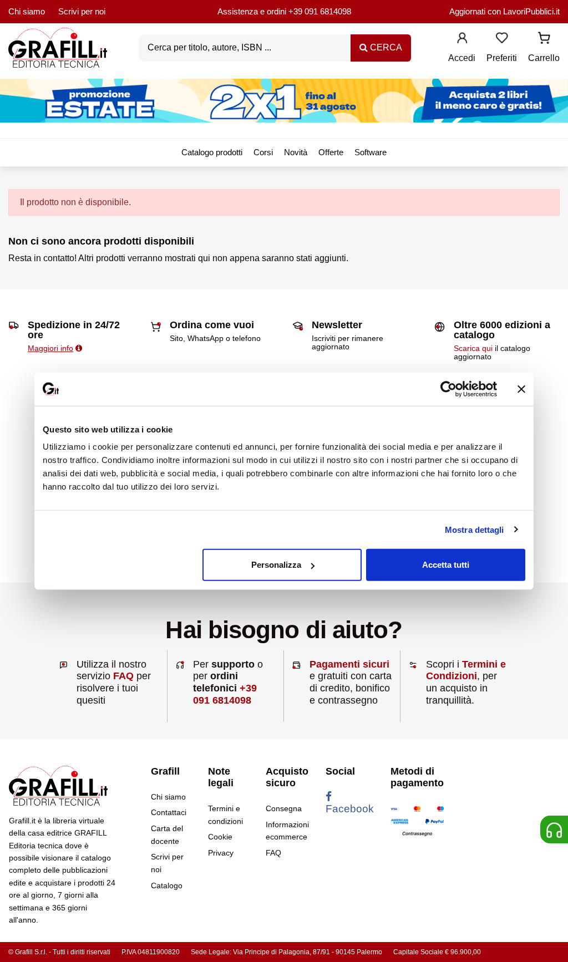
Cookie (220, 836)
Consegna (284, 808)
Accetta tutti (445, 564)
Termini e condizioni (225, 814)
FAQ (123, 675)
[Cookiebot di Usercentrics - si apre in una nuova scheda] (448, 388)
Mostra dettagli (474, 529)
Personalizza (276, 564)
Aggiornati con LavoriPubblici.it (504, 11)
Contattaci (168, 812)
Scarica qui (473, 348)
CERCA (385, 47)
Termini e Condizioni (466, 670)
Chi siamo (26, 11)
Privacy (221, 852)
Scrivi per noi (81, 11)
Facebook (350, 809)
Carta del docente (167, 834)
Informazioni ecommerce (287, 830)
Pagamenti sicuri (349, 664)
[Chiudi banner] (521, 389)
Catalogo (166, 885)
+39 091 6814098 (319, 11)
